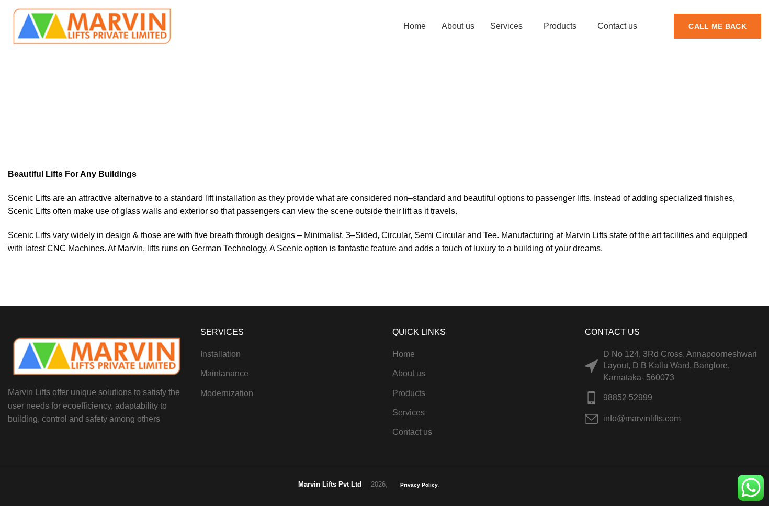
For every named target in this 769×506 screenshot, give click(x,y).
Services (408, 412)
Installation (220, 354)
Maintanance (224, 373)
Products (408, 393)
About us (408, 373)
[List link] (673, 397)
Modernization (226, 393)
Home (368, 109)
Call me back (717, 26)
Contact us (412, 432)
